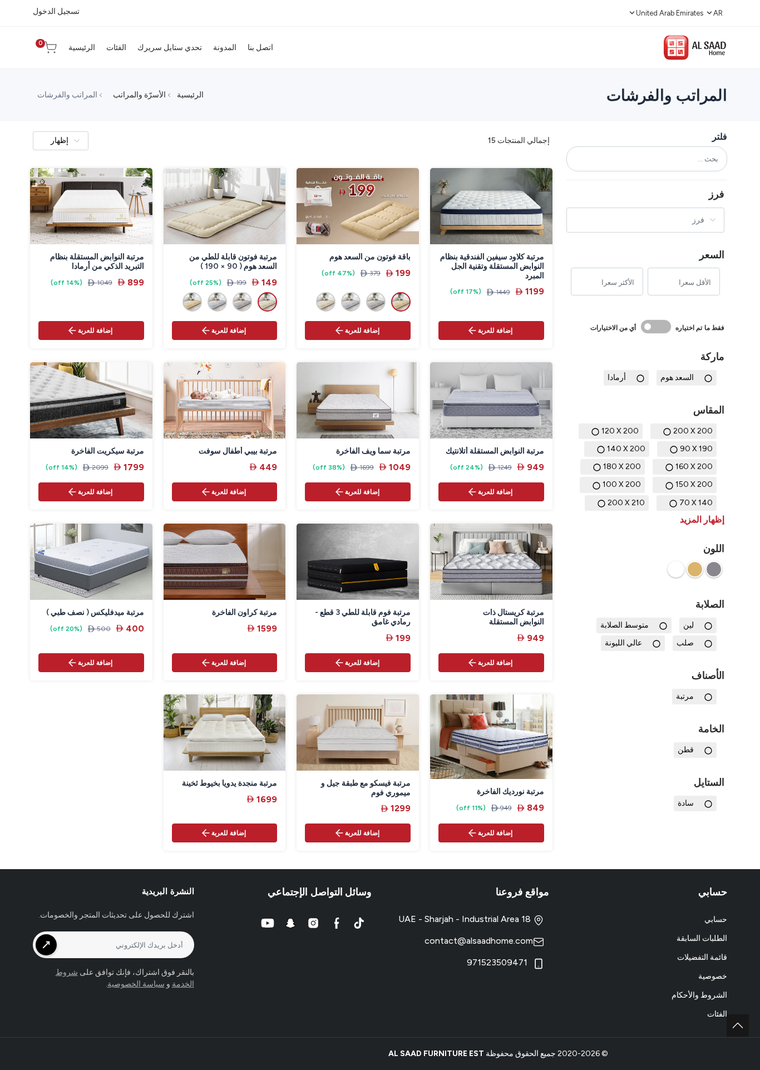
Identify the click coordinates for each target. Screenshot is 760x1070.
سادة (686, 803)
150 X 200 (694, 484)
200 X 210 (626, 502)
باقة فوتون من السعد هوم (370, 257)
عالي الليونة (623, 643)
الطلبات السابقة (702, 938)
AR (718, 13)
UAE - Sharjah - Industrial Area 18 (465, 919)
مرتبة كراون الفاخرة (244, 612)
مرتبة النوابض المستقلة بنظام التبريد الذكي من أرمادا (97, 262)
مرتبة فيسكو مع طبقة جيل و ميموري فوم (366, 788)
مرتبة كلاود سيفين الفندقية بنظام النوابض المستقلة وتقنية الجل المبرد (492, 266)
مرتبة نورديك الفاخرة (510, 791)
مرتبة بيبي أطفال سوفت (238, 451)
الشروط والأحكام (699, 995)
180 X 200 (622, 466)
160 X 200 (694, 466)
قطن (686, 750)
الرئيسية (190, 95)
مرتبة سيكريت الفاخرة (107, 451)
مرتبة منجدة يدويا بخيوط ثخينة (229, 783)
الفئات (717, 1014)
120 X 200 (620, 431)
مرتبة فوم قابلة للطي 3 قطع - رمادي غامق (363, 617)
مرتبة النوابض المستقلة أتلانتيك (495, 451)
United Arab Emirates (669, 13)
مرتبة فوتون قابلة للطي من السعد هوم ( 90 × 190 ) (233, 262)
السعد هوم (677, 377)
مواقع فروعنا (522, 892)
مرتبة (685, 696)
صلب (685, 643)
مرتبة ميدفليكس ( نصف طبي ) (95, 612)
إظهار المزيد (702, 519)
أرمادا (617, 377)
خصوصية (712, 976)
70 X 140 (696, 502)
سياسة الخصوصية (136, 984)
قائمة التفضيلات (702, 957)
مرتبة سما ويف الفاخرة (373, 451)
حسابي (715, 919)
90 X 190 (696, 448)
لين (688, 625)
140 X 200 (626, 448)
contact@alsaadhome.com (479, 940)
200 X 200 (693, 431)
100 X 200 (622, 484)
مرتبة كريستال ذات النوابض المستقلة (513, 617)
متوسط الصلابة (624, 625)
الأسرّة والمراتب (139, 95)
